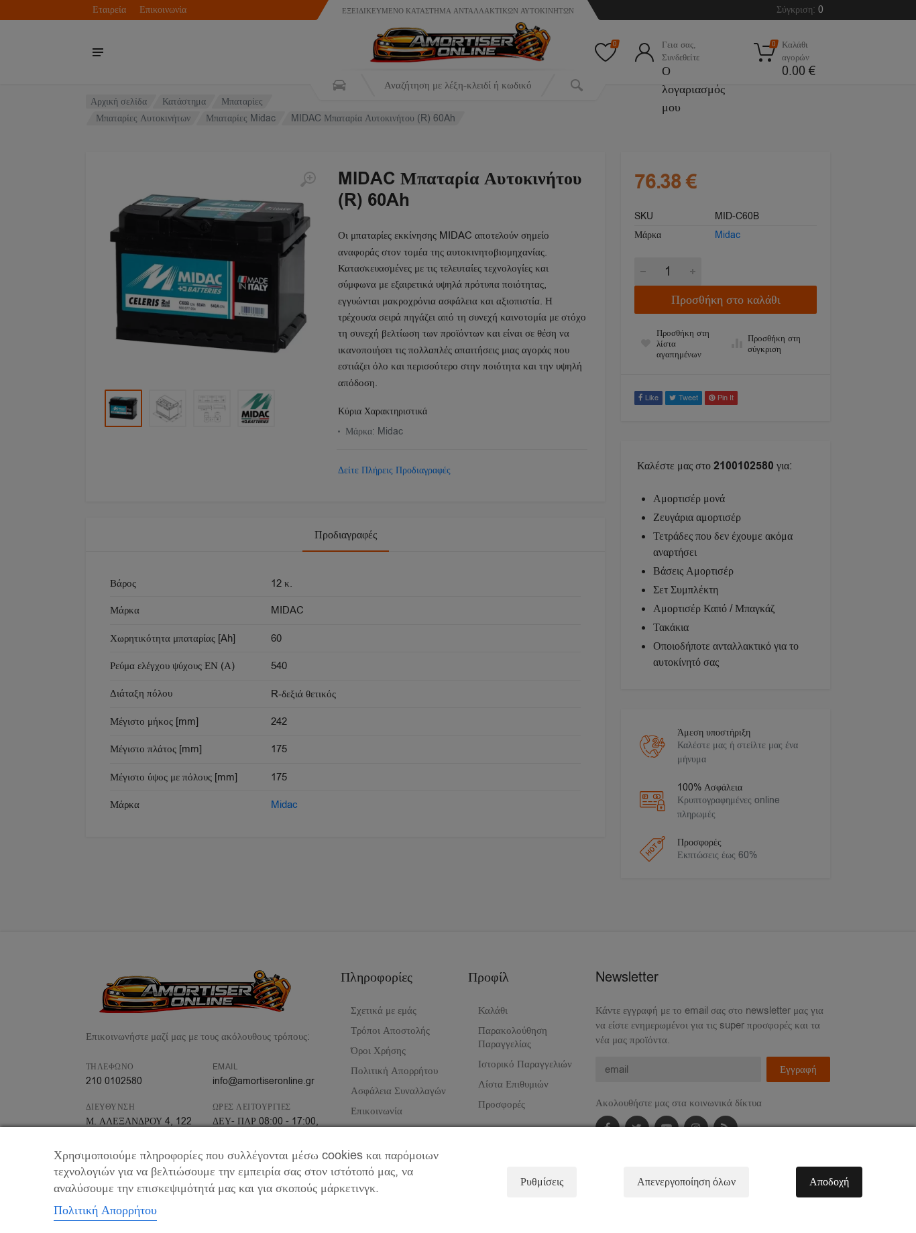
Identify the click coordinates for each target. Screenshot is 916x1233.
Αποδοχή (829, 1182)
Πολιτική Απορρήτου (105, 1210)
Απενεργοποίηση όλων (686, 1182)
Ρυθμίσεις (541, 1182)
